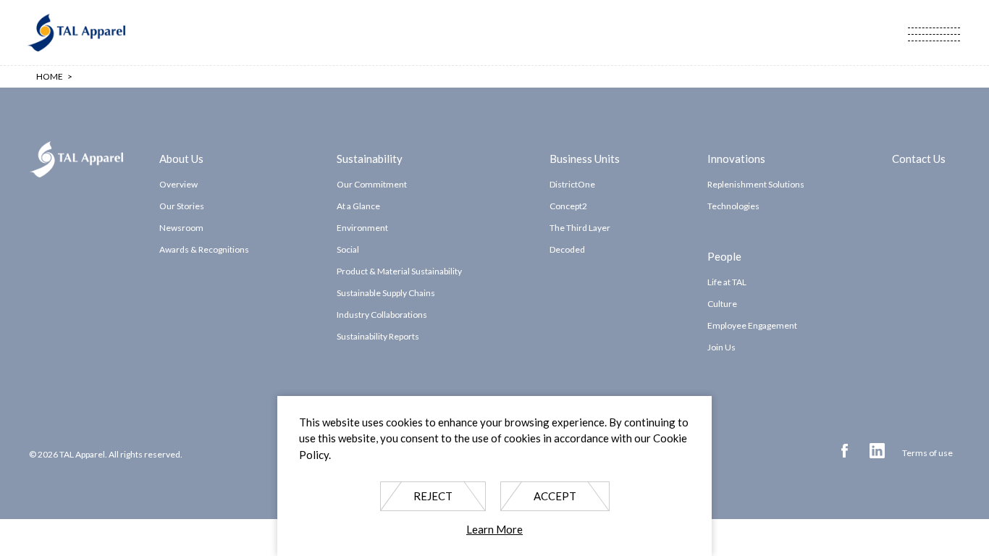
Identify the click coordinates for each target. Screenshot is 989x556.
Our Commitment (372, 184)
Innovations (736, 157)
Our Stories (181, 206)
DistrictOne (572, 184)
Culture (722, 303)
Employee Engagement (752, 325)
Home (49, 76)
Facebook (844, 450)
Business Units (585, 157)
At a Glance (358, 206)
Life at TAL (726, 282)
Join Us (721, 347)
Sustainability (370, 157)
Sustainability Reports (378, 336)
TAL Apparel (76, 32)
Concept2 (568, 206)
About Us (181, 157)
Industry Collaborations (382, 314)
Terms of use (927, 452)
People (724, 255)
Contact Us (919, 157)
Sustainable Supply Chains (386, 292)
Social (348, 249)
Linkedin (877, 450)
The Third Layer (580, 227)
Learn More (494, 529)
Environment (362, 227)
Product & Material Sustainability (399, 271)
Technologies (733, 206)
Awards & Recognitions (204, 249)
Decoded (567, 249)
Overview (178, 184)
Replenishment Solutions (755, 184)
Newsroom (181, 227)
